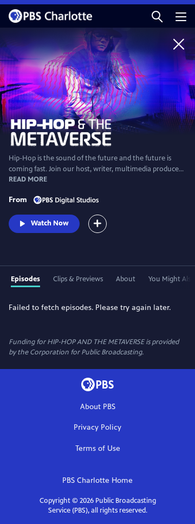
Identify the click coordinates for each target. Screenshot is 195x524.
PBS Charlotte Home (97, 480)
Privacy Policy (97, 427)
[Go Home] (178, 43)
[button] (157, 16)
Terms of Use (97, 448)
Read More (28, 179)
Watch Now (50, 223)
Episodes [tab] (25, 279)
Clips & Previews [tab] (78, 279)
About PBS (97, 406)
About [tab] (125, 279)
